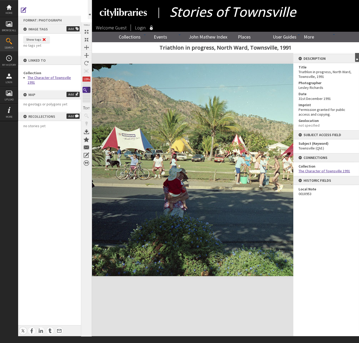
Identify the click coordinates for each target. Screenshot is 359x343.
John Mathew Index (208, 37)
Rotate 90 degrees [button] (86, 63)
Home (9, 13)
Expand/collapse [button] (357, 57)
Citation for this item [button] (86, 163)
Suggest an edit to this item (24, 10)
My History (9, 65)
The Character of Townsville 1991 (324, 171)
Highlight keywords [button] (86, 124)
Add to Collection (86, 139)
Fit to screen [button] (86, 40)
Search (8, 47)
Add (71, 29)
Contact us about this (86, 147)
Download (86, 132)
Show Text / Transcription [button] (86, 108)
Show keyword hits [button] (86, 116)
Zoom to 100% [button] (86, 71)
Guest (121, 28)
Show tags (33, 39)
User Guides (284, 37)
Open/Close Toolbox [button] (90, 9)
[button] (86, 90)
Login (9, 82)
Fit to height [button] (86, 55)
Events (160, 37)
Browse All (9, 30)
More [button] (9, 117)
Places (244, 37)
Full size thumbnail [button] (86, 32)
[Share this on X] (23, 328)
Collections (130, 37)
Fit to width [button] (86, 47)
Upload (9, 99)
